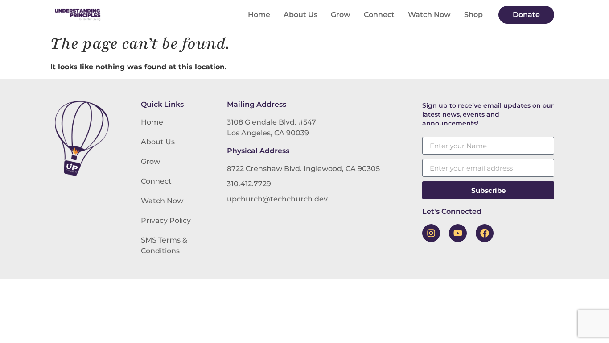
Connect (379, 14)
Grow (340, 14)
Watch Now (429, 14)
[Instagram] (431, 233)
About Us (300, 14)
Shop (473, 14)
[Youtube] (458, 233)
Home (259, 14)
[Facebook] (485, 233)
